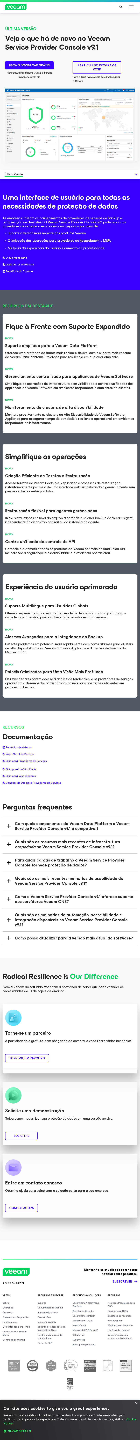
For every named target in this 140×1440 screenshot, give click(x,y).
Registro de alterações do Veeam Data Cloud (51, 1328)
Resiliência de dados (83, 1311)
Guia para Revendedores (21, 776)
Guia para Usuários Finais (21, 769)
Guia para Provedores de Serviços (26, 761)
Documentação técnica (50, 1308)
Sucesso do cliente (48, 1312)
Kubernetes (79, 1340)
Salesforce (78, 1335)
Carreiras (8, 1312)
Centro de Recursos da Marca (15, 1333)
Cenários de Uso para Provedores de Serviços (33, 783)
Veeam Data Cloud (82, 1321)
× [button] (136, 1403)
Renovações (44, 1317)
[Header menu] (131, 7)
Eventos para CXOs (118, 1311)
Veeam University (47, 1322)
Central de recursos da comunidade (50, 1336)
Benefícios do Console (19, 271)
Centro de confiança (14, 1340)
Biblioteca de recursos (119, 1316)
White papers (115, 1321)
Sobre (6, 1303)
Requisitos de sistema (19, 747)
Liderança (8, 1308)
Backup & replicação (84, 1345)
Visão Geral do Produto (20, 265)
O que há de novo (16, 258)
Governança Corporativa (16, 1317)
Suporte (42, 1303)
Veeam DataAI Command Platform (86, 1304)
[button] (70, 1431)
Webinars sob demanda (120, 1325)
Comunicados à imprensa (16, 1327)
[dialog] (70, 1420)
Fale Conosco (10, 1322)
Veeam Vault (79, 1325)
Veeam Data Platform (84, 1316)
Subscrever (122, 1281)
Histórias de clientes (118, 1330)
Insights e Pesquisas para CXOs (121, 1304)
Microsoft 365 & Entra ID (85, 1330)
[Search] (121, 7)
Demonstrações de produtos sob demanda (120, 1336)
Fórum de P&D (45, 1343)
